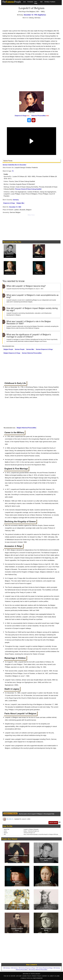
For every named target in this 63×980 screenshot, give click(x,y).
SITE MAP (19, 976)
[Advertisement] (32, 23)
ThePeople (11, 1)
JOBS (58, 976)
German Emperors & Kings (44, 349)
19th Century (14, 968)
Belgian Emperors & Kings (12, 353)
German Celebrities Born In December (14, 165)
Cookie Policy (27, 976)
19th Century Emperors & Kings (44, 968)
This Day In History (10, 976)
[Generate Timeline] (10, 814)
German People (19, 349)
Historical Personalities (38, 115)
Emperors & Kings (20, 115)
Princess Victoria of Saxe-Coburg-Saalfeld (28, 189)
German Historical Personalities (32, 353)
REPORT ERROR (53, 822)
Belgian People (8, 349)
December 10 (13, 207)
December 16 (28, 15)
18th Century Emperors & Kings (26, 968)
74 (12, 171)
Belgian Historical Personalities (26, 428)
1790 (35, 15)
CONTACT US (46, 976)
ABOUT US (53, 976)
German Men (30, 349)
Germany (16, 200)
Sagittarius (42, 15)
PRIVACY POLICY (37, 976)
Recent (38, 973)
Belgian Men (20, 203)
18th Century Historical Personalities (37, 969)
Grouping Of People (29, 973)
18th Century (6, 968)
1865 (19, 207)
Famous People (26, 978)
